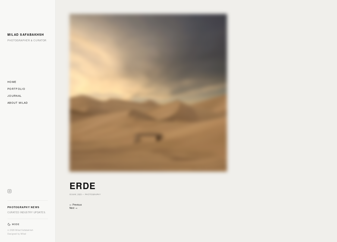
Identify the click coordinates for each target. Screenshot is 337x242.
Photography (93, 194)
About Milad (17, 102)
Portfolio (16, 88)
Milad (23, 233)
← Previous (75, 204)
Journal (14, 95)
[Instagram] (9, 192)
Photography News (23, 207)
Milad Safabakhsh (25, 34)
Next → (73, 208)
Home (11, 82)
